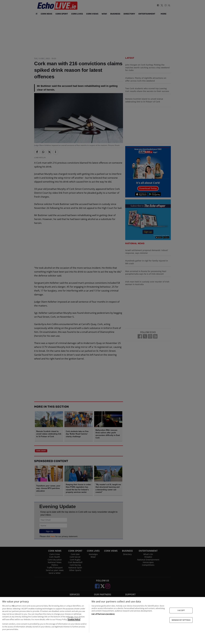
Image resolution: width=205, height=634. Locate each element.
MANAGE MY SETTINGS (181, 620)
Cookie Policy (74, 619)
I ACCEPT (181, 610)
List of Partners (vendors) (102, 614)
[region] (102, 615)
